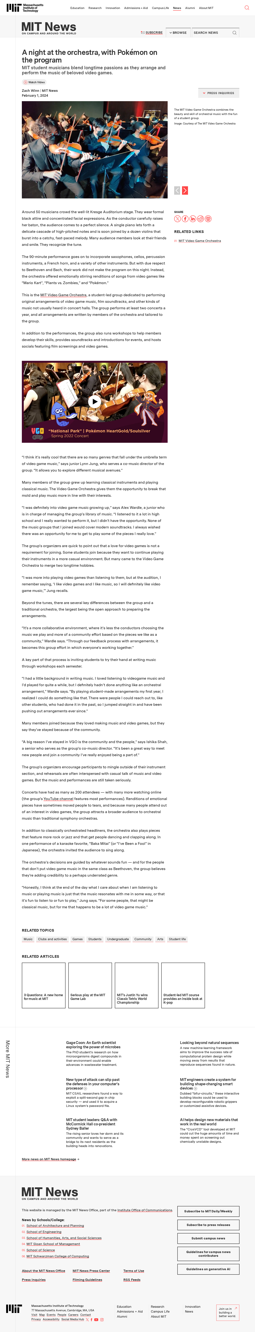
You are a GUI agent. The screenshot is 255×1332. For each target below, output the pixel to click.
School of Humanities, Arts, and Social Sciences (64, 1238)
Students (95, 939)
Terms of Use (133, 1271)
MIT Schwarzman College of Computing (58, 1256)
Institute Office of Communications (144, 1210)
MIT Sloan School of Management (53, 1244)
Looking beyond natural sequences (209, 1042)
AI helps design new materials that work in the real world (209, 1122)
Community (143, 939)
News (177, 8)
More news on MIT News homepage (49, 1159)
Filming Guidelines (87, 1280)
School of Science (41, 1250)
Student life (177, 939)
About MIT (206, 8)
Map (42, 1315)
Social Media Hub (72, 1319)
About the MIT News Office (43, 1271)
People (61, 1315)
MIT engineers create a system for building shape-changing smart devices (208, 1083)
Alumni (190, 8)
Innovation (113, 8)
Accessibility (51, 1319)
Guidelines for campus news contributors (208, 1254)
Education (77, 8)
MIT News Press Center (91, 1271)
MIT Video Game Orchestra (63, 295)
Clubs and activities (52, 939)
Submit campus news (208, 1238)
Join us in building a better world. (227, 1312)
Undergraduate (118, 939)
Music (28, 939)
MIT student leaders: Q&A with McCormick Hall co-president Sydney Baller (91, 1124)
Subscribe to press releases (208, 1225)
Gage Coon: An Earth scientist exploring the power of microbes (93, 1044)
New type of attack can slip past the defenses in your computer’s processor (93, 1083)
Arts (160, 939)
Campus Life (160, 8)
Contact (85, 1315)
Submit (234, 32)
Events (51, 1315)
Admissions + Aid (136, 8)
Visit (34, 1315)
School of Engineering (44, 1232)
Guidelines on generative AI (208, 1269)
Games (77, 939)
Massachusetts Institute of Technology (57, 1306)
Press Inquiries (34, 1280)
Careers (73, 1315)
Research (95, 8)
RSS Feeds (131, 1280)
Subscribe (154, 32)
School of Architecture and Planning (55, 1225)
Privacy (36, 1319)
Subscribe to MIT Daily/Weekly (208, 1211)
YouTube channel (58, 798)
